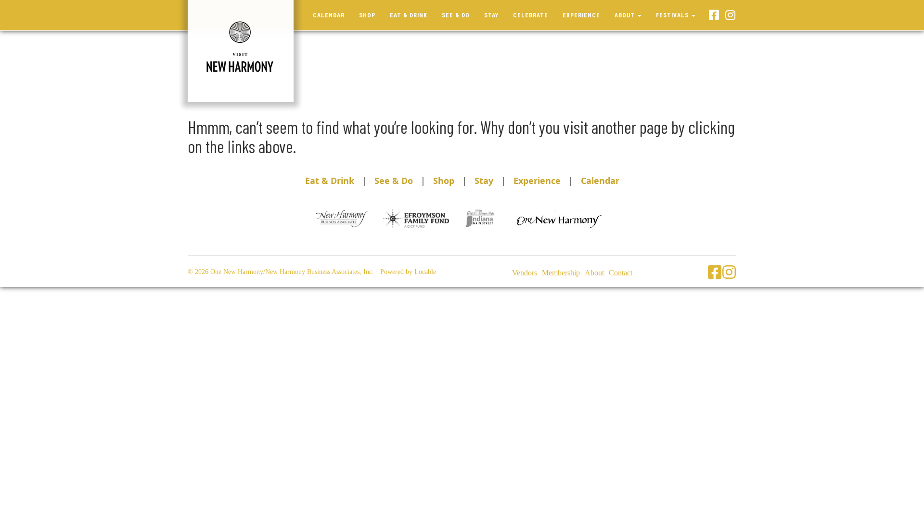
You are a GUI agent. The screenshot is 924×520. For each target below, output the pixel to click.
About (626, 15)
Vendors (524, 273)
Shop (367, 15)
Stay (491, 15)
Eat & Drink (408, 15)
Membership (561, 273)
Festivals (673, 15)
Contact (620, 273)
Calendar (329, 15)
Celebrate (530, 15)
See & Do (456, 15)
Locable (425, 271)
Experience (581, 15)
